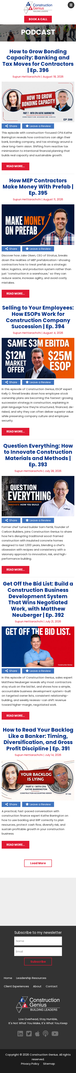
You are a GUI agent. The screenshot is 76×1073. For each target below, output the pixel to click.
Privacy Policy (30, 1064)
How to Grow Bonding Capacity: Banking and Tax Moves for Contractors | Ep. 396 (38, 61)
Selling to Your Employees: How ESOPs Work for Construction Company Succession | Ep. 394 (38, 317)
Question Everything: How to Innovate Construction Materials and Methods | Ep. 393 (38, 455)
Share (12, 126)
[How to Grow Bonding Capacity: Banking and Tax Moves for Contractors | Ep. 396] (38, 121)
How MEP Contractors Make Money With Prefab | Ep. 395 (38, 187)
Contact (52, 986)
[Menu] (71, 5)
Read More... (15, 166)
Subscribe (38, 962)
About (37, 986)
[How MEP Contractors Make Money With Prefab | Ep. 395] (38, 244)
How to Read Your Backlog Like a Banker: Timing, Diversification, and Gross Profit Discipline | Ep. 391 (38, 739)
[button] (38, 863)
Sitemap (49, 1064)
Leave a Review (40, 126)
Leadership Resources (31, 978)
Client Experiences (16, 986)
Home (8, 978)
